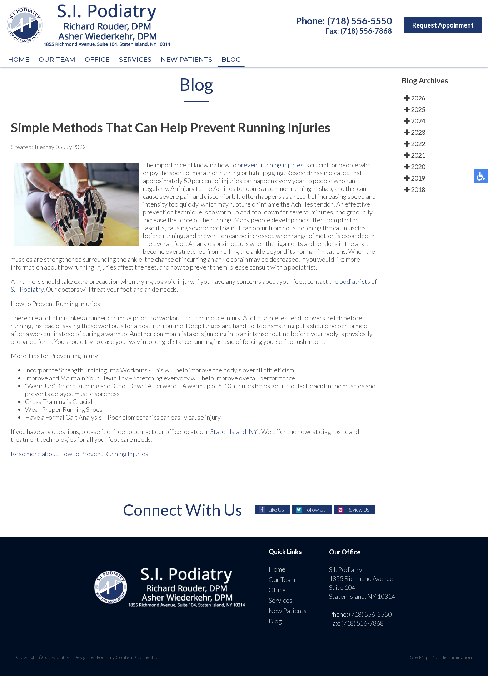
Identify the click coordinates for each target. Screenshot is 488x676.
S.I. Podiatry (27, 289)
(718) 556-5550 (359, 20)
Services (135, 60)
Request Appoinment (443, 25)
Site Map (419, 657)
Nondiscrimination (452, 657)
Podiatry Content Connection (128, 657)
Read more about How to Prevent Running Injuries (79, 454)
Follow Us (315, 510)
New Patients (186, 60)
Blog (231, 60)
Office (97, 60)
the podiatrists (349, 281)
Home (18, 60)
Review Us (358, 510)
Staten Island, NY (234, 431)
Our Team (57, 60)
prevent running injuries (271, 165)
